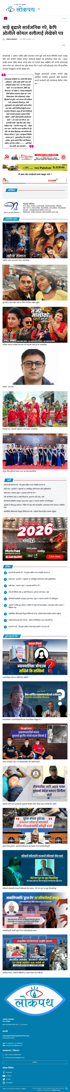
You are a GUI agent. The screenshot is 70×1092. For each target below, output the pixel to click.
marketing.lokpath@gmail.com (15, 1058)
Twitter (8, 1079)
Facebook (9, 1072)
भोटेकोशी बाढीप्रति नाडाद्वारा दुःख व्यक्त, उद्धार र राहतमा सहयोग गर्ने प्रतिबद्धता (28, 501)
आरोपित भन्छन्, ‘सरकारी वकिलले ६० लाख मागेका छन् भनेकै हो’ (23, 972)
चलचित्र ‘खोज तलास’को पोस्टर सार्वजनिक (16, 260)
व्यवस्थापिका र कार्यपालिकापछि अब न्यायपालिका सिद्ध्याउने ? (22, 719)
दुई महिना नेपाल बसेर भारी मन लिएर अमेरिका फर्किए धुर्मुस (21, 302)
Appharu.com (56, 1090)
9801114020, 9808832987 (13, 1055)
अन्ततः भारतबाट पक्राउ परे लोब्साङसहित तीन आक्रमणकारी (21, 761)
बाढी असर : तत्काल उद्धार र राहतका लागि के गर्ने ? (20, 492)
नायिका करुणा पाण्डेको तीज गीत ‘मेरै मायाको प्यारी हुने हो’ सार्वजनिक (25, 344)
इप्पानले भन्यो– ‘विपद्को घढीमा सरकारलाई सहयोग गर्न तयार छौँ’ (29, 626)
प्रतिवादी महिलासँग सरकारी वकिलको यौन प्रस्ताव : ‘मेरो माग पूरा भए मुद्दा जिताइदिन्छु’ (30, 888)
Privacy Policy (24, 1088)
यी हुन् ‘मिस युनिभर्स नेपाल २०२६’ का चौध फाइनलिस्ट (19, 471)
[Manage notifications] (66, 1088)
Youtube (8, 1076)
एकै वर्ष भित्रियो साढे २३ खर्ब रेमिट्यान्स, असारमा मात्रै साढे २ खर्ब (24, 496)
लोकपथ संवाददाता (11, 39)
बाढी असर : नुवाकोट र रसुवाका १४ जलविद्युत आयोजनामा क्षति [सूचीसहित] (27, 488)
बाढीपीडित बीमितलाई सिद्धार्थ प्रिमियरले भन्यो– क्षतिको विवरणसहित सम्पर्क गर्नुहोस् (30, 511)
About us (4, 1088)
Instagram (9, 1083)
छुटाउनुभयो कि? (12, 636)
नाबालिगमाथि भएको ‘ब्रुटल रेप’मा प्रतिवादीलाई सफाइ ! (20, 930)
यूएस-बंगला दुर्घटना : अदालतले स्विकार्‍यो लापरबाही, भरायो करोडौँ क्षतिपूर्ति (26, 846)
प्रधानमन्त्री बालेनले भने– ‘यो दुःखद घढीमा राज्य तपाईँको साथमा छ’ (24, 484)
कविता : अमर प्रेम (8, 386)
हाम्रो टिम (35, 1062)
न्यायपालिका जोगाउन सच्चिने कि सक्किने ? (16, 677)
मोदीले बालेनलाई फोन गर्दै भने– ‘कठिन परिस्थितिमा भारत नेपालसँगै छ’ (31, 620)
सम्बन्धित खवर (11, 219)
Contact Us (18, 1088)
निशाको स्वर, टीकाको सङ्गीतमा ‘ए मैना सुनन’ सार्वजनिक (20, 429)
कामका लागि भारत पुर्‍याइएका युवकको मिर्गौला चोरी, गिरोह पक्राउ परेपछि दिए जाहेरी (29, 804)
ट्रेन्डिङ (8, 566)
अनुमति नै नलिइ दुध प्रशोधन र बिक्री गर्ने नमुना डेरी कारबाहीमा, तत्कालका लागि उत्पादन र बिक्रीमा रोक (34, 506)
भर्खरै (8, 480)
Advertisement (11, 1088)
